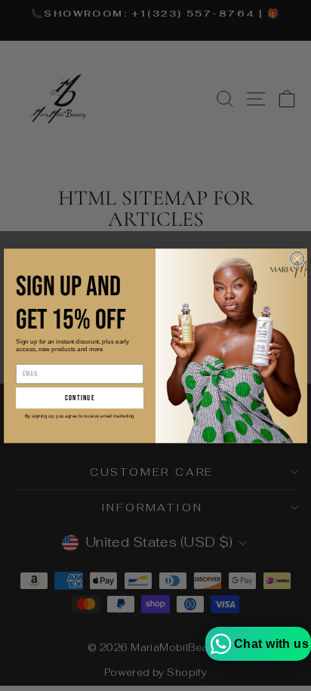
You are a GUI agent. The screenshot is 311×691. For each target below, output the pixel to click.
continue (79, 397)
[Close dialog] (297, 258)
